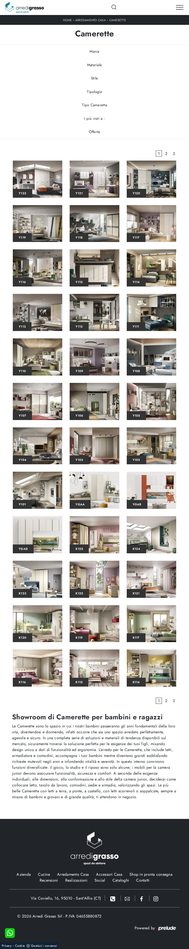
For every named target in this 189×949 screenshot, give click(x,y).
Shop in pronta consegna (151, 874)
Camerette (117, 20)
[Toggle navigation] (179, 7)
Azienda (23, 874)
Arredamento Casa (90, 20)
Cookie (20, 945)
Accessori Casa (109, 874)
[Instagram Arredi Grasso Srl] (155, 898)
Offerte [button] (94, 132)
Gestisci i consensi (44, 945)
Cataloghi (120, 880)
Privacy (7, 945)
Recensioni (49, 880)
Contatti (142, 880)
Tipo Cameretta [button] (94, 105)
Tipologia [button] (94, 91)
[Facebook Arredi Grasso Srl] (142, 898)
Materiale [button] (94, 65)
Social (99, 880)
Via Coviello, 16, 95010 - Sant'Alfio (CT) (66, 898)
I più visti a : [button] (94, 118)
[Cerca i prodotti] (114, 7)
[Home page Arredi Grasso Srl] (24, 7)
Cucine (44, 874)
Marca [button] (94, 51)
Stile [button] (94, 78)
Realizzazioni (76, 880)
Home (67, 20)
